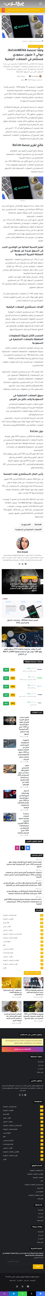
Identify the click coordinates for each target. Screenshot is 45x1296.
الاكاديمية (5, 923)
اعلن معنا (40, 1072)
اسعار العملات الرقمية (9, 938)
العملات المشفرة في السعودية (27, 530)
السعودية (25, 525)
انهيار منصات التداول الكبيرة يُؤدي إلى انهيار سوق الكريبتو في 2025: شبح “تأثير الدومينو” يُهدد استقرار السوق (23, 587)
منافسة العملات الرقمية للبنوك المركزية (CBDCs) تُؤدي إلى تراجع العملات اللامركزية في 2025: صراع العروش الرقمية (23, 823)
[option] (22, 581)
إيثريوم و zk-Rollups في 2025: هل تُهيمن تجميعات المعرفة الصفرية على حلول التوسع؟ (33, 1016)
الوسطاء (40, 1199)
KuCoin (37, 525)
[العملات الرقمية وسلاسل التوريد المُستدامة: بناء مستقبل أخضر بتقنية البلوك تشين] (12, 1006)
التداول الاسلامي (7, 949)
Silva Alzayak (35, 76)
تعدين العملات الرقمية (9, 964)
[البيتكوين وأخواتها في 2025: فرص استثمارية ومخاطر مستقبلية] (33, 982)
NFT (3, 945)
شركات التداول (7, 930)
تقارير (4, 968)
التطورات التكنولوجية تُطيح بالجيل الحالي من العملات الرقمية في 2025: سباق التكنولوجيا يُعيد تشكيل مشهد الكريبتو (23, 750)
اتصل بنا (40, 1069)
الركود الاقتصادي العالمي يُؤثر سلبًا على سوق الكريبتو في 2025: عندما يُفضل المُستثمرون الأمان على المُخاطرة (23, 775)
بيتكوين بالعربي (15, 1277)
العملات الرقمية (7, 919)
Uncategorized (7, 953)
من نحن (40, 1065)
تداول (6, 669)
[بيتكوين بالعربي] (15, 4)
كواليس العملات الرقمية (10, 960)
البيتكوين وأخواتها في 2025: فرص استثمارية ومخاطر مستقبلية (34, 993)
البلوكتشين (6, 942)
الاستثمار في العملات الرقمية (11, 934)
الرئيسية (39, 41)
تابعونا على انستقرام (21, 1049)
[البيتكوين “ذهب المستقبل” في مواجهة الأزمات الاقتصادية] (12, 982)
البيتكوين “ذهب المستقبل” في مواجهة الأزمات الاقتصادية (12, 993)
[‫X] (22, 1095)
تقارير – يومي (6, 927)
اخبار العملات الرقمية (28, 41)
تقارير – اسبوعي (7, 957)
